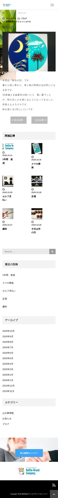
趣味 (4, 229)
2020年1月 (7, 380)
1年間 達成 (8, 275)
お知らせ (6, 418)
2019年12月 (8, 385)
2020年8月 (7, 342)
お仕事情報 (8, 413)
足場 (33, 196)
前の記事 (18, 120)
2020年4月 (7, 364)
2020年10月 (8, 331)
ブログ (24, 18)
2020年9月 (7, 336)
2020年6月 (7, 353)
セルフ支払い (9, 290)
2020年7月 (7, 347)
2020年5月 (7, 358)
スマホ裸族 (8, 283)
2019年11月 (8, 391)
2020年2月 (7, 374)
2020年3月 (7, 369)
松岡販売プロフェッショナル (18, 21)
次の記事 (39, 120)
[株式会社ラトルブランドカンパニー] (6, 5)
